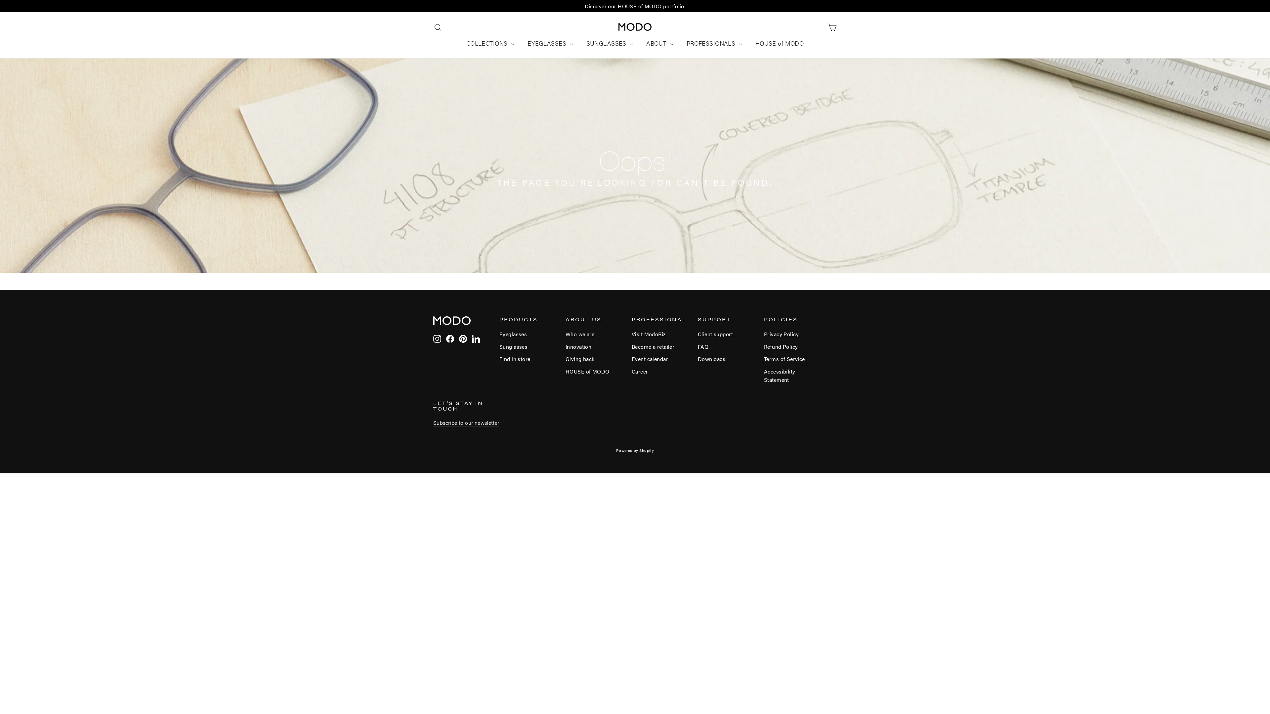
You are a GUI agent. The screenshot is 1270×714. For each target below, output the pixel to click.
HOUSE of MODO (779, 43)
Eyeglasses (513, 334)
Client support (715, 334)
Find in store (514, 359)
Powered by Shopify (635, 450)
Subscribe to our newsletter (466, 422)
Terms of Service (784, 359)
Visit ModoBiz (649, 334)
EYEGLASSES (548, 43)
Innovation (578, 346)
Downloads (712, 359)
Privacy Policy (781, 334)
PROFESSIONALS (712, 43)
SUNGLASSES (607, 43)
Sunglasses (513, 346)
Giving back (580, 359)
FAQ (703, 346)
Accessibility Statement (779, 375)
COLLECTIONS (487, 43)
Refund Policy (781, 346)
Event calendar (650, 359)
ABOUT (657, 43)
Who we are (580, 334)
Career (640, 371)
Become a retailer (653, 346)
